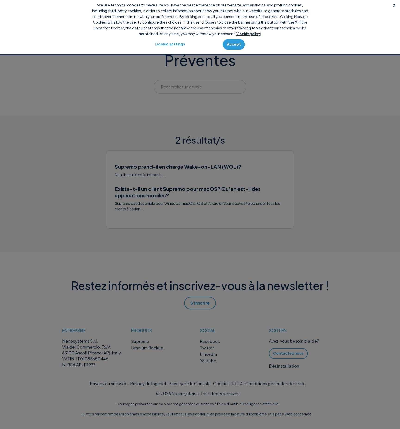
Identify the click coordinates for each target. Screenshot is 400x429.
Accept (234, 44)
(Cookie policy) (248, 33)
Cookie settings (170, 43)
